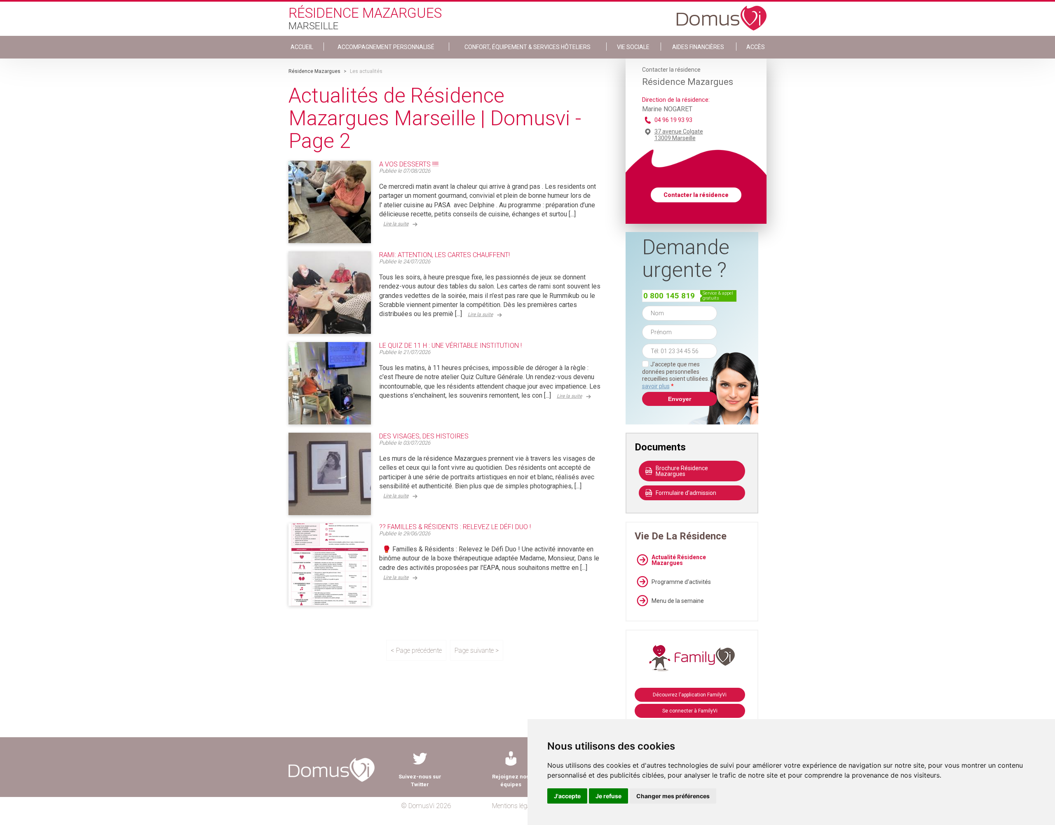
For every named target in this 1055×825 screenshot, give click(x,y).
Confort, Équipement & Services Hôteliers (527, 47)
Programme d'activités (681, 582)
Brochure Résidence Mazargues (682, 471)
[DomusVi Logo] (722, 14)
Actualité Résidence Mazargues (679, 560)
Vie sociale (633, 47)
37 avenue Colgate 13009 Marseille (678, 134)
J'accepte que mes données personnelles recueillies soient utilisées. (679, 375)
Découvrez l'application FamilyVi (690, 695)
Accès (755, 47)
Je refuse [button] (608, 795)
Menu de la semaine (678, 601)
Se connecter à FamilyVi (689, 711)
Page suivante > (477, 650)
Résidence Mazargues (314, 71)
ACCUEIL (302, 47)
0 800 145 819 (669, 295)
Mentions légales (515, 806)
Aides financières (698, 47)
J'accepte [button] (567, 795)
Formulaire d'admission (686, 493)
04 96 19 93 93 (673, 120)
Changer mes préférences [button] (673, 795)
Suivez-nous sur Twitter (420, 780)
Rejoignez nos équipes (510, 780)
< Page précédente (416, 650)
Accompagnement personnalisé (386, 47)
